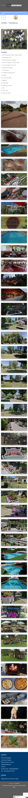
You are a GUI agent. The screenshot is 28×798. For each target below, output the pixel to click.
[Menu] (3, 17)
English (18, 796)
